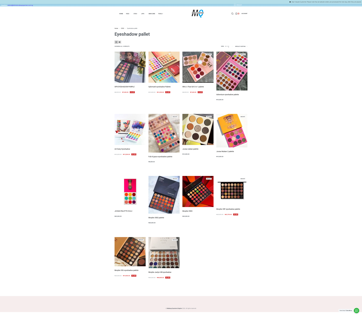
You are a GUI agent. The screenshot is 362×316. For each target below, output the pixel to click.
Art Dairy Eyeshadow (122, 149)
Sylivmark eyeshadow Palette (159, 87)
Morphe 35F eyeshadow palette (228, 209)
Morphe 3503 (187, 211)
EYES (122, 28)
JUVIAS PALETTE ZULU (123, 211)
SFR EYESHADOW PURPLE (125, 87)
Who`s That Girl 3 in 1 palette (193, 87)
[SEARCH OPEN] (232, 14)
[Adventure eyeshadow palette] (231, 71)
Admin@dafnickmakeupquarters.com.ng (20, 5)
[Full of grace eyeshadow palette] (164, 133)
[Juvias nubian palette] (198, 129)
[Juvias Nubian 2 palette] (231, 130)
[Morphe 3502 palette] (164, 195)
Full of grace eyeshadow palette (160, 157)
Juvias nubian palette (190, 149)
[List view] (119, 42)
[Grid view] (116, 42)
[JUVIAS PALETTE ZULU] (130, 191)
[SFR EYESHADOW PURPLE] (130, 67)
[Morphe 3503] (198, 191)
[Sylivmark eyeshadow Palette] (164, 67)
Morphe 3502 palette (156, 218)
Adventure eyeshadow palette (227, 95)
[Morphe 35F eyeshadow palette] (231, 190)
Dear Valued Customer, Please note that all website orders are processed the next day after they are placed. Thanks (309, 2)
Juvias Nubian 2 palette (225, 151)
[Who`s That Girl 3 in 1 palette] (198, 67)
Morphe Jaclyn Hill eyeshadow (159, 272)
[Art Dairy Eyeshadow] (130, 129)
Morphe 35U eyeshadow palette (126, 270)
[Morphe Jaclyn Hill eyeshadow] (164, 252)
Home (116, 28)
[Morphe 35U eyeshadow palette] (130, 251)
